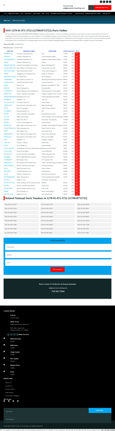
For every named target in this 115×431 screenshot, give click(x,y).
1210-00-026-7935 (10, 220)
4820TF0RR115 (9, 165)
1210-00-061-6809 (47, 229)
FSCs (22, 13)
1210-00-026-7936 (11, 225)
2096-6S (6, 88)
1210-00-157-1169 (83, 233)
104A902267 (8, 160)
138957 (6, 74)
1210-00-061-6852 (83, 216)
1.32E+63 (7, 142)
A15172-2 (7, 180)
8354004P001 (8, 134)
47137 (6, 108)
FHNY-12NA (8, 151)
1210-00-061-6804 (47, 225)
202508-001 (7, 125)
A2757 (6, 145)
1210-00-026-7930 (11, 212)
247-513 (6, 117)
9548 (5, 140)
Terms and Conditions (12, 396)
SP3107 (6, 62)
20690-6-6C (8, 94)
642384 (6, 185)
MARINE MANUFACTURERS (93, 13)
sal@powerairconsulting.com (73, 8)
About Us (8, 382)
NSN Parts (7, 20)
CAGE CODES (36, 13)
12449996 (7, 157)
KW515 (6, 85)
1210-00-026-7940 (11, 233)
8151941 (6, 122)
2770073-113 (8, 154)
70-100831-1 (8, 111)
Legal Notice (9, 392)
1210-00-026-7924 (11, 208)
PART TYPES (45, 13)
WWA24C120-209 (9, 65)
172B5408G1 (8, 79)
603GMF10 (7, 99)
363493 (6, 114)
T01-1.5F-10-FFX (9, 102)
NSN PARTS (28, 13)
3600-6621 (7, 171)
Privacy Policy (9, 389)
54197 (6, 131)
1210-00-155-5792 (83, 229)
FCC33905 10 (8, 91)
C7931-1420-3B (9, 148)
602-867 (6, 119)
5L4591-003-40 (9, 82)
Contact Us (8, 386)
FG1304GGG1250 (9, 177)
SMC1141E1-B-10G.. (10, 76)
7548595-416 (8, 54)
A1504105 (7, 56)
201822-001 (7, 137)
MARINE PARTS (79, 13)
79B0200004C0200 (10, 97)
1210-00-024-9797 (11, 204)
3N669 (6, 191)
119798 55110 (8, 188)
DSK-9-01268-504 (9, 68)
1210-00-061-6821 (83, 208)
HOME (5, 13)
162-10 (6, 168)
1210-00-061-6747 (47, 208)
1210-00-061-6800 (47, 216)
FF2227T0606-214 (10, 128)
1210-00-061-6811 (46, 233)
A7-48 (6, 174)
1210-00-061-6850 (83, 212)
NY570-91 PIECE (9, 183)
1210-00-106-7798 (83, 225)
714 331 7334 (67, 6)
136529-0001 (8, 105)
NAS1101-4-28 (8, 194)
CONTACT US (106, 13)
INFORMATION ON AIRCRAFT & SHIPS (61, 13)
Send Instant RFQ (101, 7)
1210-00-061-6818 (83, 204)
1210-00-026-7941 (47, 204)
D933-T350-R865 (9, 71)
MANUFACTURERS (14, 13)
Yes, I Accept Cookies (108, 430)
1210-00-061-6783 (47, 212)
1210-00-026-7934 (11, 216)
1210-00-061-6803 (47, 220)
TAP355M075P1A (9, 59)
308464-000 (8, 162)
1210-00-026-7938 (11, 229)
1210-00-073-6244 (83, 220)
